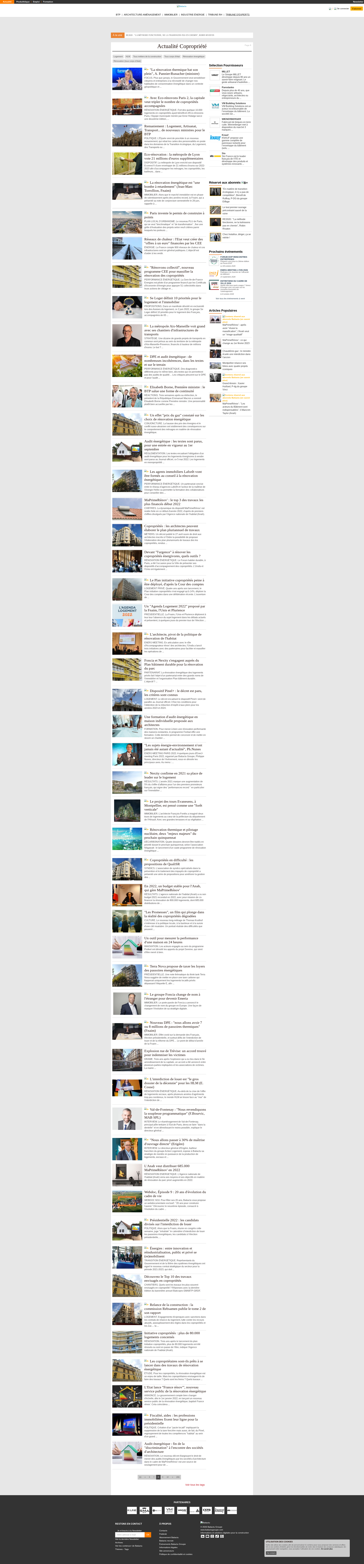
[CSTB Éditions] (207, 1510)
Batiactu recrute (166, 1541)
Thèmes (119, 1549)
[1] (140, 1477)
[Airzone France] (157, 1510)
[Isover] (182, 1510)
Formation (48, 2)
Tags (126, 1549)
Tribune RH (215, 15)
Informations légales (168, 1547)
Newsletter (357, 2)
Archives (119, 1542)
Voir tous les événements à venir (230, 298)
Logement (118, 56)
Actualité (7, 2)
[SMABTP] (144, 1510)
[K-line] (132, 1510)
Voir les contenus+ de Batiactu (128, 1546)
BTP (118, 15)
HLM (128, 56)
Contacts (163, 1530)
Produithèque (23, 2)
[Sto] (232, 1510)
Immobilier (171, 15)
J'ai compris (271, 1553)
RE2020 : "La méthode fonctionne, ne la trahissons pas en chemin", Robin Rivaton (170, 35)
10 (168, 1477)
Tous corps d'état (172, 56)
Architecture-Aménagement (142, 15)
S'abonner (356, 9)
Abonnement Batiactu (169, 1537)
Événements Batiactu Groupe (172, 1544)
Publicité (163, 1534)
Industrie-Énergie (193, 15)
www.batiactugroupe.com (211, 1530)
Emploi (36, 2)
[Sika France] (194, 1510)
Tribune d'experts (238, 15)
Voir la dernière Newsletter (127, 1539)
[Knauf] (219, 1510)
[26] (177, 1477)
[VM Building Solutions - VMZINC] (169, 1510)
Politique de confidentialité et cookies (175, 1554)
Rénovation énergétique (193, 56)
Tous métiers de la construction (147, 56)
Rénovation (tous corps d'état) (127, 61)
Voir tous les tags (195, 1484)
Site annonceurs (166, 1551)
